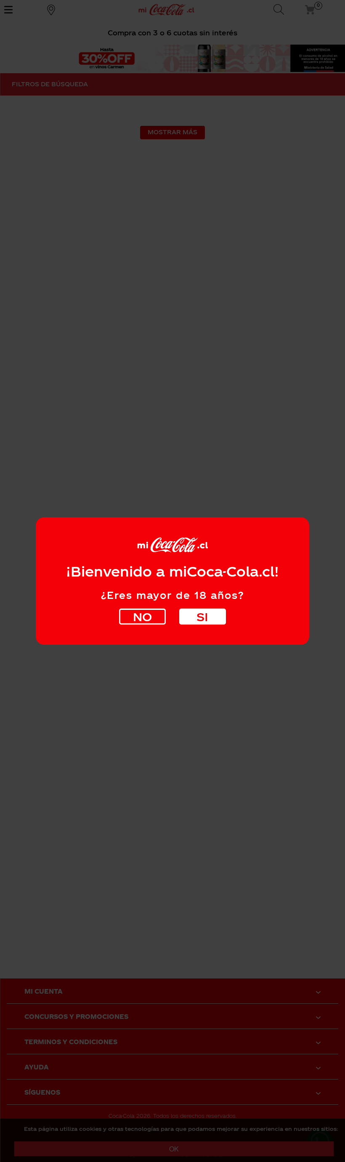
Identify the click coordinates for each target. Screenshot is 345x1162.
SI (202, 616)
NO (142, 616)
